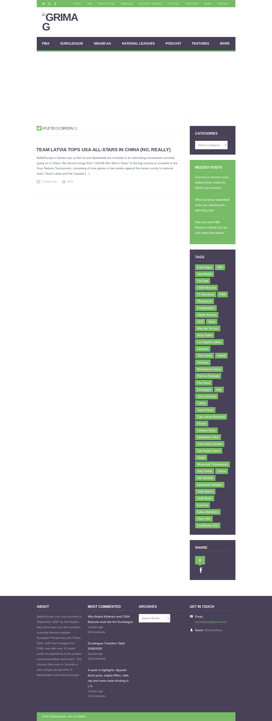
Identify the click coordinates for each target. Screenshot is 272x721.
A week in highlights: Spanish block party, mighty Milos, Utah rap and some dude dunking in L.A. (108, 678)
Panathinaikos (206, 308)
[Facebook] (55, 3)
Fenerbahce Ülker (208, 437)
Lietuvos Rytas (206, 430)
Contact (223, 3)
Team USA (204, 518)
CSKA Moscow (206, 287)
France (221, 471)
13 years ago (49, 181)
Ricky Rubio (204, 335)
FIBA (89, 3)
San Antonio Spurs (208, 450)
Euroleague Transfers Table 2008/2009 (106, 646)
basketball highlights (209, 484)
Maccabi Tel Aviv (207, 328)
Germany (202, 362)
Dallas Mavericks (207, 512)
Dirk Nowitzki (205, 478)
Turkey (201, 403)
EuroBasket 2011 (207, 525)
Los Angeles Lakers (209, 342)
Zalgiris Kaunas (206, 314)
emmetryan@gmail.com (211, 622)
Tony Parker (204, 471)
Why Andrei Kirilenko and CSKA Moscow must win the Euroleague (110, 619)
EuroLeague (106, 3)
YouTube (202, 280)
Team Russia (205, 491)
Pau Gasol (203, 382)
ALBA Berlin (204, 498)
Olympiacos (204, 301)
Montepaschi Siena (209, 369)
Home (77, 3)
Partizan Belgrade (208, 376)
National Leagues (150, 3)
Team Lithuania (206, 396)
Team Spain (204, 355)
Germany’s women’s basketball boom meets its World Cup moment (212, 182)
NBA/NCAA (127, 3)
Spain (211, 321)
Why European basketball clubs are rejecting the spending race (212, 205)
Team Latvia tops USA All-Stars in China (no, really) (103, 149)
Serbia (201, 457)
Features (192, 3)
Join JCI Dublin (76, 716)
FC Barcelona (205, 294)
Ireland (221, 355)
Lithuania (202, 348)
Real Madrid (204, 274)
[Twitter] (43, 3)
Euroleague (204, 389)
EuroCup (202, 505)
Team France (205, 410)
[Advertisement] (136, 83)
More (207, 3)
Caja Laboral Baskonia (211, 416)
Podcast (174, 3)
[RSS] (49, 3)
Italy (219, 389)
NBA (220, 267)
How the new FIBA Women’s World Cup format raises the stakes (211, 227)
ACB (200, 321)
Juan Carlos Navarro (209, 444)
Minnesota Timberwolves (212, 464)
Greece (201, 423)
